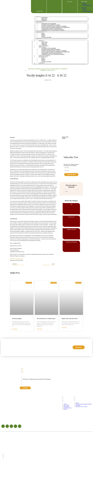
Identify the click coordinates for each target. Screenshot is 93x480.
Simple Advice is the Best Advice (70, 318)
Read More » (15, 329)
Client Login (84, 1)
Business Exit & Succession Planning (52, 30)
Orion (84, 2)
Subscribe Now (71, 174)
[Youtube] (52, 1)
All (71, 204)
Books (65, 401)
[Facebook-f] (3, 426)
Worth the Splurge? (17, 318)
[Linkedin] (56, 1)
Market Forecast (71, 229)
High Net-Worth (41, 31)
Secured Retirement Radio (84, 398)
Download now (25, 387)
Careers (44, 20)
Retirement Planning (71, 242)
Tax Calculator (46, 37)
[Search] (77, 191)
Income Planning (34, 69)
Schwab (84, 4)
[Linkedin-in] (11, 426)
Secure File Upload (87, 5)
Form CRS (69, 1)
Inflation (46, 69)
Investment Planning (58, 69)
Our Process (40, 21)
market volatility (48, 70)
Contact (39, 38)
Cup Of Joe (71, 217)
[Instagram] (59, 1)
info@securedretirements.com (16, 258)
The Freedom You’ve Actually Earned (46, 318)
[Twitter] (7, 426)
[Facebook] (48, 1)
